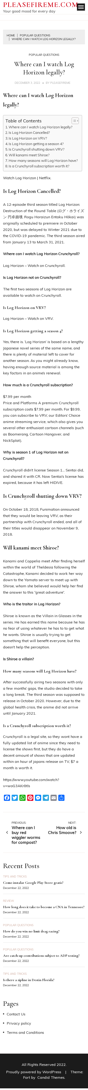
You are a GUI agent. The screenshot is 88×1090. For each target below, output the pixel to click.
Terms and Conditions (25, 1032)
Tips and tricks (15, 876)
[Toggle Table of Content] (73, 120)
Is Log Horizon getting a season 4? (36, 144)
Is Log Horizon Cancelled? (29, 132)
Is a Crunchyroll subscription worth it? (39, 166)
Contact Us (16, 1014)
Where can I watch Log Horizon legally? (40, 127)
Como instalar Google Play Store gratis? (33, 882)
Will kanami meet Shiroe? (29, 155)
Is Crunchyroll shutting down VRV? (36, 149)
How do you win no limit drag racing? (31, 931)
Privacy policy (19, 1023)
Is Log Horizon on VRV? (28, 138)
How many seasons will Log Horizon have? (43, 160)
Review (8, 900)
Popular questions (44, 54)
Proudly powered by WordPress (34, 1072)
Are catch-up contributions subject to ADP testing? (41, 955)
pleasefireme (60, 83)
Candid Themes (50, 1077)
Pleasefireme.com (40, 4)
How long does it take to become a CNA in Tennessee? (44, 907)
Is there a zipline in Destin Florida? (28, 980)
